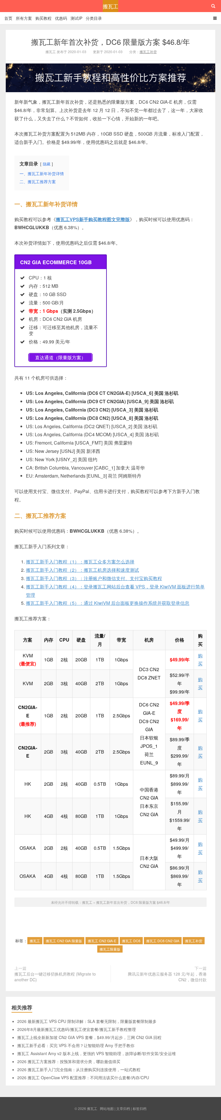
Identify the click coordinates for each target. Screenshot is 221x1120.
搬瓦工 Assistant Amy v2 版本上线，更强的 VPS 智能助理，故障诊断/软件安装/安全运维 (96, 1053)
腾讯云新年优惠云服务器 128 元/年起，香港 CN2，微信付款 (167, 976)
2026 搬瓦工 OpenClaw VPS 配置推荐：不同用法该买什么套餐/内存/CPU (83, 1077)
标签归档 (139, 1108)
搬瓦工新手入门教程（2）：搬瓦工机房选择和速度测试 (82, 570)
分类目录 (94, 18)
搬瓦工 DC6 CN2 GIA (162, 940)
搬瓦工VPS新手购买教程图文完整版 (93, 219)
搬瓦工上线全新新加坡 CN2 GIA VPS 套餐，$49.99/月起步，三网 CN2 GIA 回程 (89, 1037)
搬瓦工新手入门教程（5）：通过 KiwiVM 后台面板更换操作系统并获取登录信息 (107, 603)
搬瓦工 (110, 6)
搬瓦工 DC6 (131, 940)
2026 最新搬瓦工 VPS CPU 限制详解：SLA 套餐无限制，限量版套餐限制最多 (87, 1021)
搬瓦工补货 (148, 51)
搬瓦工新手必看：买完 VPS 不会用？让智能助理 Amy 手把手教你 (75, 1045)
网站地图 (107, 1108)
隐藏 (46, 164)
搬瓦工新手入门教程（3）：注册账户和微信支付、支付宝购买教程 (94, 578)
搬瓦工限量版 (110, 949)
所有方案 (24, 18)
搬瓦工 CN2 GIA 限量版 (64, 940)
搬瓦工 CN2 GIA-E (102, 940)
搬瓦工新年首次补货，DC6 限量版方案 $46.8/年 (110, 41)
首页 (8, 18)
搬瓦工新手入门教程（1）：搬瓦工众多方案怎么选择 (80, 561)
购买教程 (43, 18)
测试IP (76, 18)
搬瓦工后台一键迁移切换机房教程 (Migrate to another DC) (55, 976)
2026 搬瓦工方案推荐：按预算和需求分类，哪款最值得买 (68, 1061)
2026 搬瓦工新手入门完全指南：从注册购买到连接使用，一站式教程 (78, 1069)
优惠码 (61, 18)
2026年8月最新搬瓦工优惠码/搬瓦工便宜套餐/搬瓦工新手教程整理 (76, 1029)
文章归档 (123, 1108)
